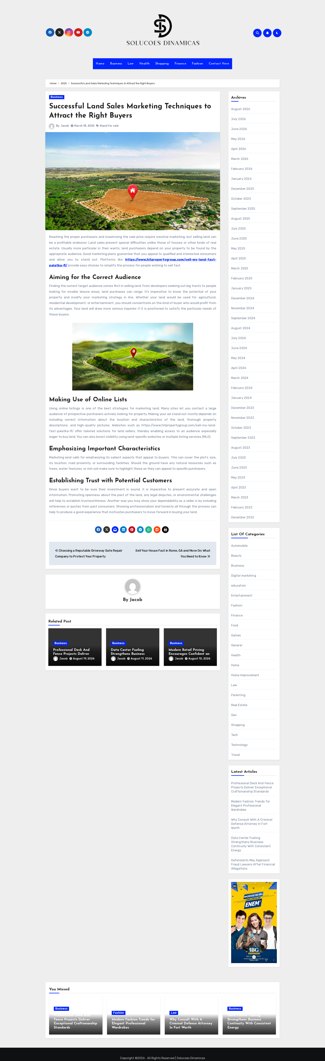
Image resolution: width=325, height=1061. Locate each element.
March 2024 (239, 378)
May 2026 (238, 139)
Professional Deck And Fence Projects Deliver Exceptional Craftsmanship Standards (252, 787)
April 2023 (238, 487)
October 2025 (241, 198)
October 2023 (241, 428)
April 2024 (238, 368)
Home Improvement (245, 675)
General (236, 645)
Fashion (197, 63)
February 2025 (241, 278)
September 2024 (243, 318)
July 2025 (238, 228)
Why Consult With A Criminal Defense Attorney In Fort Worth (251, 824)
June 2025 (239, 238)
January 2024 (241, 398)
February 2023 (241, 507)
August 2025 (240, 218)
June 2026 (239, 129)
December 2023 (242, 408)
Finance (180, 63)
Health (144, 63)
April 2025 (238, 258)
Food (234, 625)
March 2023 (239, 497)
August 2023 (240, 447)
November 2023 (242, 418)
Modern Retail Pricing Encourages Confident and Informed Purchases (190, 654)
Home (100, 63)
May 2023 (238, 477)
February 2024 (242, 388)
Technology (239, 745)
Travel (235, 755)
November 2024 (242, 308)
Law (131, 63)
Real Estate (239, 705)
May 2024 (238, 358)
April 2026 (238, 149)
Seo (234, 715)
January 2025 (241, 288)
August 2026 (240, 109)
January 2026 (241, 179)
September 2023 (243, 437)
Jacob (65, 125)
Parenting (238, 695)
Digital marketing (243, 575)
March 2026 (239, 159)
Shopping (162, 63)
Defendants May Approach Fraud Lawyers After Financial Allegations (253, 864)
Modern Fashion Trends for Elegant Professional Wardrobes (250, 805)
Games (236, 635)
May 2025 (238, 248)
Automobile (239, 546)
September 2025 (243, 208)
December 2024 (242, 298)
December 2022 (242, 517)
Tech (234, 735)
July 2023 (238, 457)
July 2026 (238, 119)
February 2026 (242, 169)
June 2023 (239, 467)
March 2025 (239, 268)
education (238, 585)
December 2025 (242, 189)
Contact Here (219, 63)
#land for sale (109, 125)
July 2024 (238, 338)
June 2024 (239, 348)
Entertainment (242, 595)
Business (116, 63)
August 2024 (240, 328)
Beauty (236, 555)
